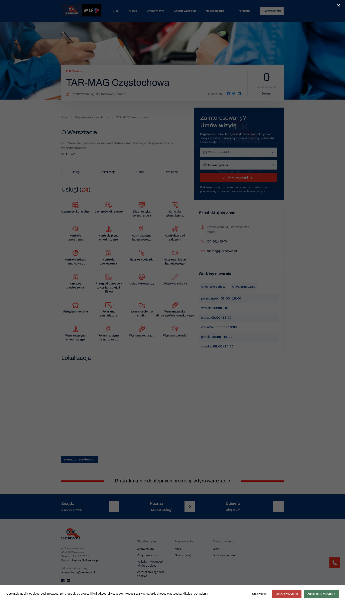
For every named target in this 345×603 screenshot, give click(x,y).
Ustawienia (259, 593)
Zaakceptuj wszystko (321, 593)
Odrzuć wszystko (287, 593)
